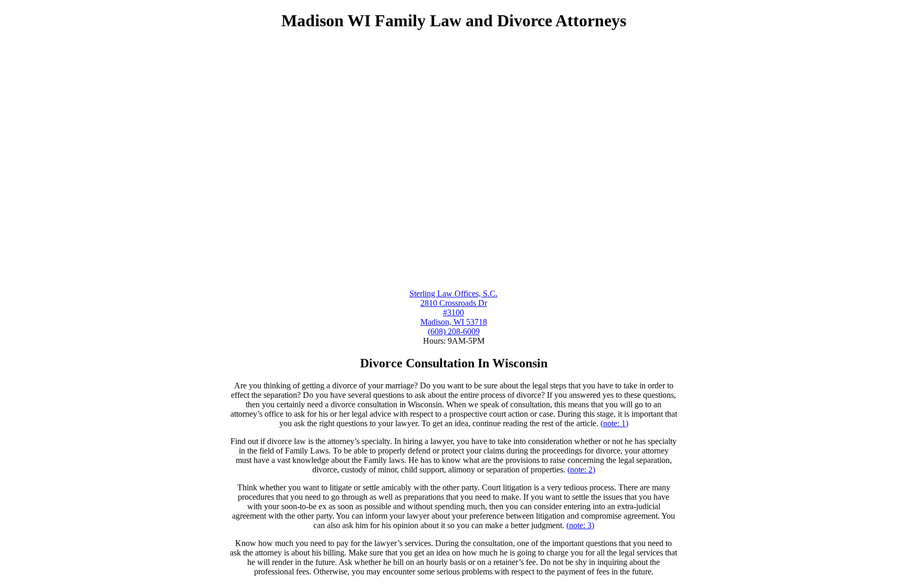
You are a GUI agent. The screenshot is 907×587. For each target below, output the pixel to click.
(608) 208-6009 (454, 331)
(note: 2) (581, 469)
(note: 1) (614, 423)
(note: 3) (580, 525)
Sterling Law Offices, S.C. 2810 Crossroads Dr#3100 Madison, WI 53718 (453, 307)
